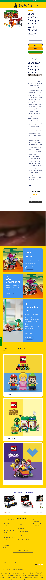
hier (6, 547)
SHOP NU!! (29, 268)
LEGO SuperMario (8, 394)
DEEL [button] (30, 185)
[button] (2, 5)
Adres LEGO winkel (37, 523)
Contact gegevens (37, 519)
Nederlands (36, 0)
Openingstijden (36, 521)
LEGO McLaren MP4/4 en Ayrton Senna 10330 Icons (27, 511)
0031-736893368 (25, 530)
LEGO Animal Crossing (9, 438)
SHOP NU (9, 293)
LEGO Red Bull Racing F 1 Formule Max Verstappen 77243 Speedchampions (10, 511)
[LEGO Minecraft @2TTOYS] (35, 76)
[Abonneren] (33, 553)
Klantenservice (36, 525)
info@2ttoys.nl (25, 531)
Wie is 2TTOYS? (36, 527)
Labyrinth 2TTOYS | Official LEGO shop (11, 569)
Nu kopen (35, 48)
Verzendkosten (38, 36)
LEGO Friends (7, 483)
